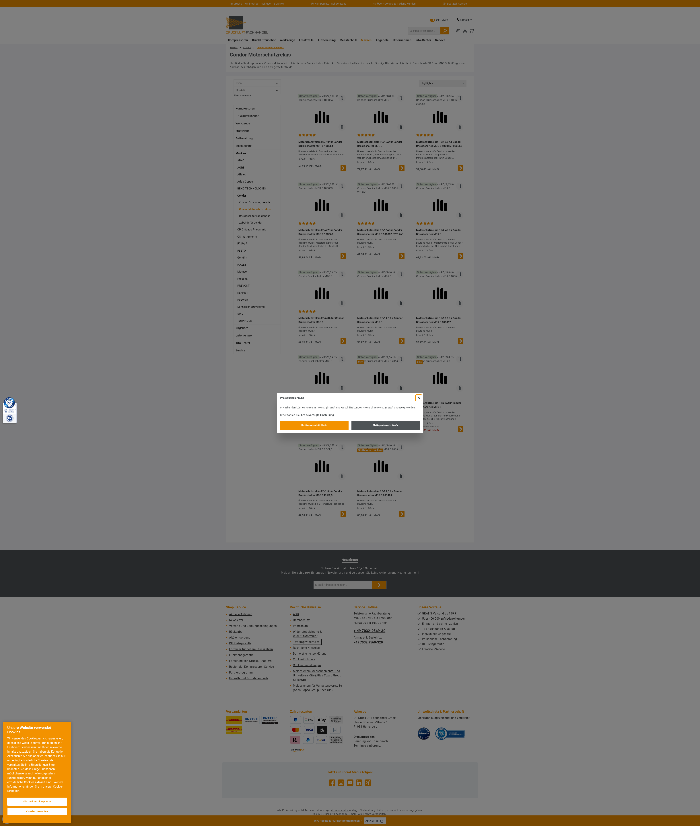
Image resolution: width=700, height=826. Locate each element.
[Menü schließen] (418, 398)
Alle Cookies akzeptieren (37, 801)
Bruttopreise (314, 425)
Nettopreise (385, 425)
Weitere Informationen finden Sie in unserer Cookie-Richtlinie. (35, 786)
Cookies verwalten (37, 811)
